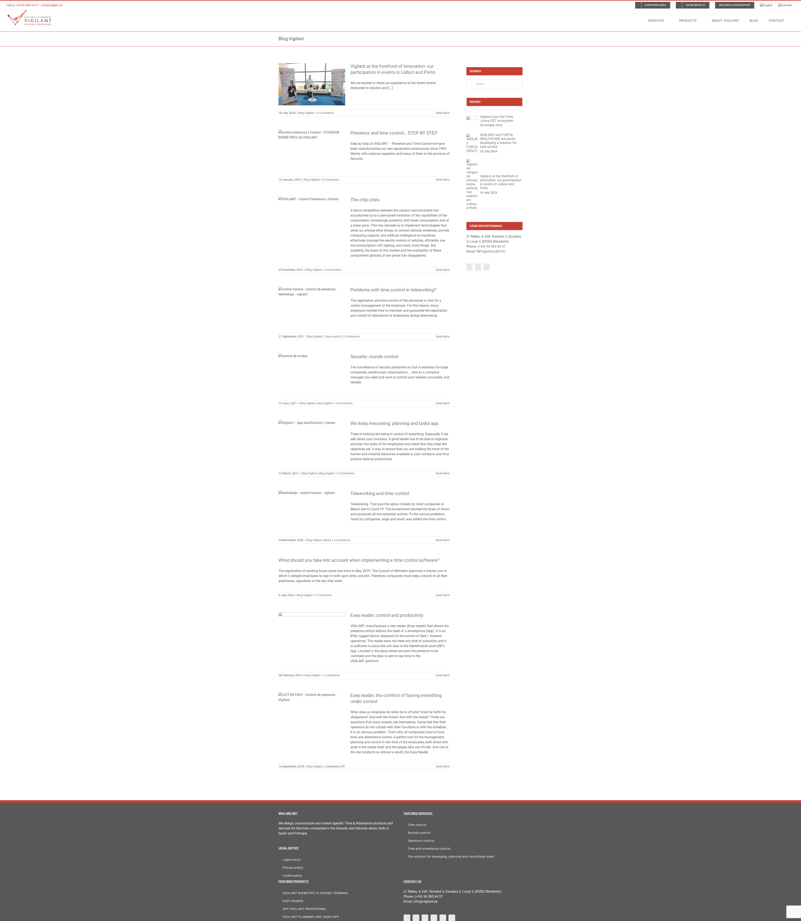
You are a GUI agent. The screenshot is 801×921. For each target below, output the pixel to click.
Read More (443, 113)
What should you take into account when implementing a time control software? (358, 560)
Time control (332, 336)
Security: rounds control (374, 356)
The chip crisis (364, 199)
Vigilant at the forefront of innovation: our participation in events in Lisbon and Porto (500, 182)
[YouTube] (487, 267)
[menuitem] (766, 5)
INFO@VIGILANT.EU (490, 251)
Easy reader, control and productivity (386, 615)
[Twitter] (478, 267)
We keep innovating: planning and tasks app (394, 423)
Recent (475, 101)
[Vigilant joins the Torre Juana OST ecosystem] (471, 118)
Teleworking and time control (379, 493)
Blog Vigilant (306, 113)
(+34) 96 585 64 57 (491, 246)
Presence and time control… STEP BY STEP (393, 133)
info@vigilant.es (52, 5)
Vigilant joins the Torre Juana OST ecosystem (496, 119)
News (327, 540)
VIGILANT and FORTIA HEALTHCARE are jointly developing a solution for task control (498, 141)
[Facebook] (469, 267)
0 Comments (325, 113)
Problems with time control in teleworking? (393, 289)
